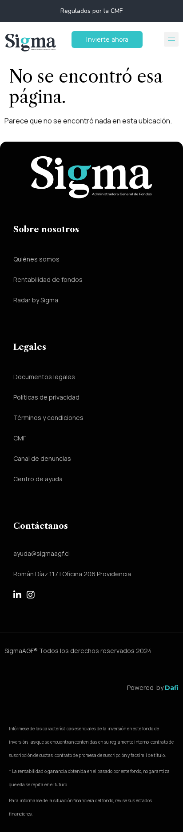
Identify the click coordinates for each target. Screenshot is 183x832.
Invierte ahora (107, 40)
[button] (171, 39)
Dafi (172, 688)
